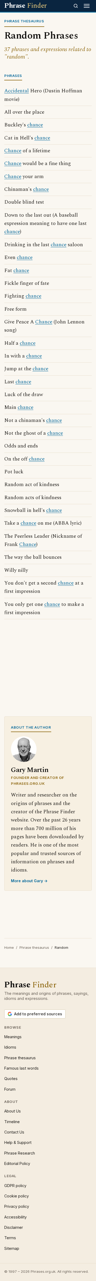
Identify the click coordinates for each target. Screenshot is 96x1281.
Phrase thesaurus (34, 947)
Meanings (13, 1036)
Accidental (16, 91)
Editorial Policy (17, 1163)
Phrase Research (19, 1153)
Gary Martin (30, 770)
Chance (12, 151)
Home (9, 947)
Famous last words (21, 1068)
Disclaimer (13, 1227)
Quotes (11, 1078)
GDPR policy (15, 1185)
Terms (10, 1237)
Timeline (12, 1121)
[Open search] (76, 6)
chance (35, 125)
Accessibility (15, 1217)
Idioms (10, 1047)
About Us (12, 1111)
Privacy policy (16, 1206)
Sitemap (11, 1248)
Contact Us (14, 1132)
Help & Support (17, 1142)
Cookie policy (16, 1196)
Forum (9, 1089)
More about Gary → (29, 880)
